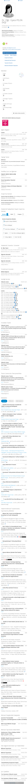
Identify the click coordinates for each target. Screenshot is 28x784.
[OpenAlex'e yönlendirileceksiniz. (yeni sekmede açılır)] (6, 462)
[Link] (14, 411)
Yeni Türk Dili (21, 229)
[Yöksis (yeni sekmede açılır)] (6, 43)
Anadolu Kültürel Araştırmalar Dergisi (10, 419)
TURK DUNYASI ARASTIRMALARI (8, 485)
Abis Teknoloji (12, 782)
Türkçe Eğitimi (8, 237)
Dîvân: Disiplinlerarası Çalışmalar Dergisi (10, 409)
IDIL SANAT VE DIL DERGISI (7, 468)
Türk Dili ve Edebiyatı (10, 229)
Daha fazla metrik (20, 113)
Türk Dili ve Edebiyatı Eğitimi (18, 233)
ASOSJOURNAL (4, 460)
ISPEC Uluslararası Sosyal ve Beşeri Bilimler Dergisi (13, 432)
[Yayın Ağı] (21, 75)
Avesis (5, 214)
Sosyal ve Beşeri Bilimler (11, 221)
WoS (13, 214)
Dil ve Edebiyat (8, 225)
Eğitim (6, 233)
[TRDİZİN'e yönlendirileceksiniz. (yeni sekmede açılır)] (6, 479)
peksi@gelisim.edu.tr (11, 47)
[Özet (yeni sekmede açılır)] (17, 536)
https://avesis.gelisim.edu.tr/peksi (13, 49)
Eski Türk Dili (18, 237)
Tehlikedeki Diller (5, 441)
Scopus (20, 214)
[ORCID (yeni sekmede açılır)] (4, 43)
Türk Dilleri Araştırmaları (6, 502)
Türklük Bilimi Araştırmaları (7, 495)
